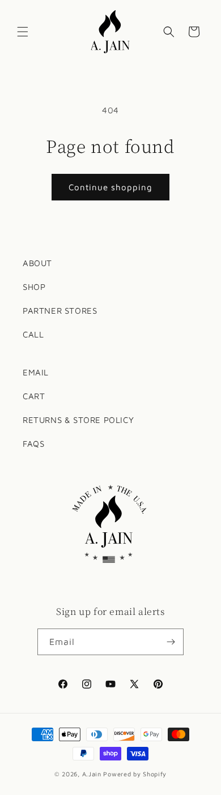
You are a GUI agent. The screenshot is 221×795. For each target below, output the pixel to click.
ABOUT (37, 263)
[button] (22, 31)
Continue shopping (110, 187)
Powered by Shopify (135, 773)
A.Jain (91, 773)
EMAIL (36, 372)
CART (34, 396)
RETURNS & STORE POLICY (78, 420)
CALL (33, 334)
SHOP (34, 287)
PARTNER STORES (60, 310)
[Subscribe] (170, 642)
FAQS (33, 443)
